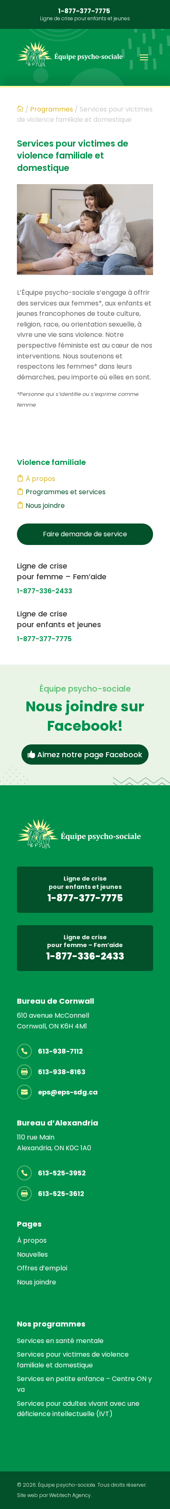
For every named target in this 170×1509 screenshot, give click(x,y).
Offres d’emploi (42, 1268)
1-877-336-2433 (44, 591)
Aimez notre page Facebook (89, 754)
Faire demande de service (85, 534)
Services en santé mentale (60, 1341)
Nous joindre (45, 505)
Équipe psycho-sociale (66, 1484)
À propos (40, 478)
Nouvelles (32, 1254)
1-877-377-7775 (84, 11)
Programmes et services (66, 492)
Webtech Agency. (70, 1495)
